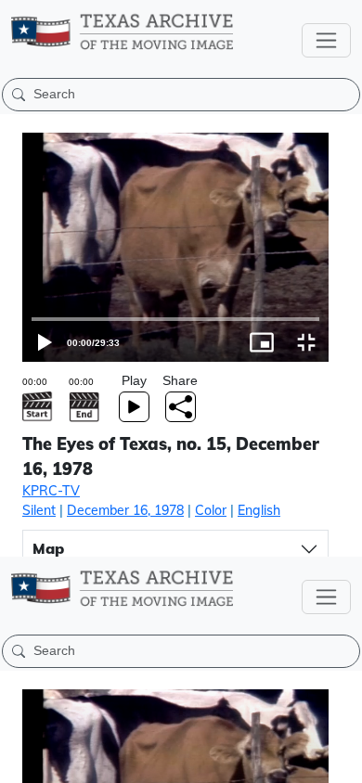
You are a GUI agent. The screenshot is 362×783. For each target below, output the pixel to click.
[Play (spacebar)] (22, 760)
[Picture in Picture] (295, 760)
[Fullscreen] (339, 760)
